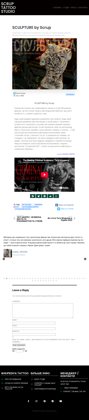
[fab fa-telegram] (44, 196)
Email (15, 326)
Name (15, 320)
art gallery (26, 204)
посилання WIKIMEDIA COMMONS (66, 154)
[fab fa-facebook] (32, 196)
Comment (16, 301)
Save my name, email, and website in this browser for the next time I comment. (43, 340)
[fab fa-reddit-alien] (50, 196)
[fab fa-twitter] (38, 196)
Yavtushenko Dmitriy (30, 207)
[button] (4, 278)
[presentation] (4, 259)
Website (16, 331)
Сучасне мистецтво (23, 209)
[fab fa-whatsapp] (56, 196)
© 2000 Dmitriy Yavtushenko (44, 411)
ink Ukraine (70, 94)
